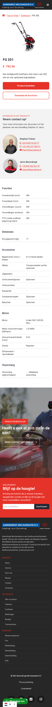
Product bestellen (26, 86)
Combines (9, 609)
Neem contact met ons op (21, 442)
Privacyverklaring (26, 682)
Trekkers (8, 604)
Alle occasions (11, 599)
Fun (6, 641)
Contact (8, 583)
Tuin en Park (12, 15)
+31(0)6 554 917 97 (31, 166)
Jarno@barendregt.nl (31, 169)
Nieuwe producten (12, 636)
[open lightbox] (26, 36)
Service (8, 568)
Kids (7, 661)
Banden (8, 619)
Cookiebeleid (26, 689)
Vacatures (9, 588)
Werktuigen (9, 614)
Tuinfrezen (25, 15)
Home (7, 563)
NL (10, 704)
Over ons (8, 573)
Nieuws (8, 578)
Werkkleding (10, 646)
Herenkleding (10, 651)
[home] (22, 5)
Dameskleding (10, 656)
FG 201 (35, 15)
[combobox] (10, 704)
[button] (48, 5)
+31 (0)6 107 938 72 (31, 146)
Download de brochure (26, 95)
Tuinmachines (10, 624)
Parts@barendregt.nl (31, 150)
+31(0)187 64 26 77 (30, 143)
